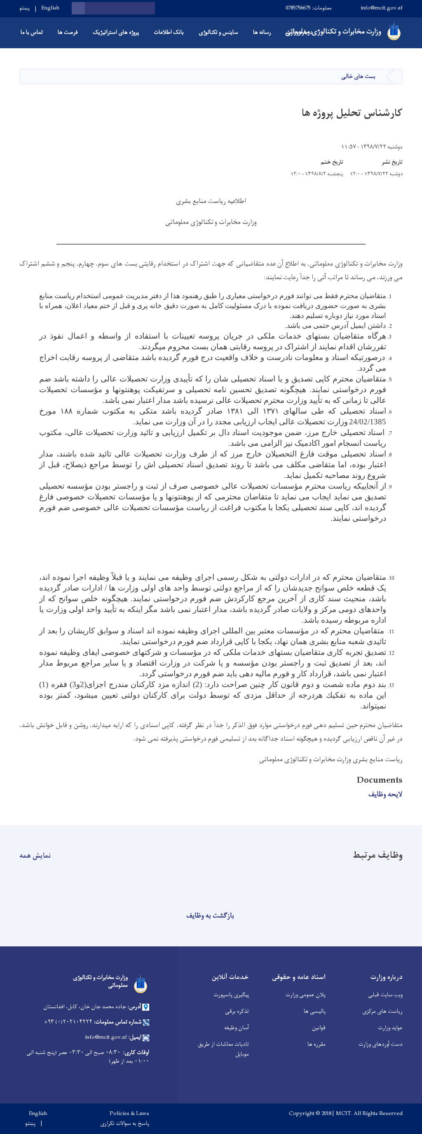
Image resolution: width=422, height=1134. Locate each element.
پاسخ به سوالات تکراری (124, 1124)
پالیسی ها (315, 1011)
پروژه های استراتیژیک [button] (116, 32)
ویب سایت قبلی (385, 995)
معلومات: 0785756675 (309, 8)
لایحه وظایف (385, 794)
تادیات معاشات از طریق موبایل (223, 1049)
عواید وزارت (390, 1028)
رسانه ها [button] (262, 32)
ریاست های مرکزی (382, 1011)
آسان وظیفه (236, 1028)
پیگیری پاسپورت (231, 995)
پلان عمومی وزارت (306, 995)
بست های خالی (358, 76)
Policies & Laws (129, 1114)
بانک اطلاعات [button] (169, 32)
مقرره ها (316, 1044)
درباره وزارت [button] (299, 32)
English (50, 8)
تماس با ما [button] (32, 32)
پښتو (24, 8)
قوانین (319, 1028)
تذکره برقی (237, 1011)
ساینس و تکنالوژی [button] (218, 32)
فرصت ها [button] (68, 32)
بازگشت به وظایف (210, 915)
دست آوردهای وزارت (381, 1044)
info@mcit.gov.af (382, 8)
